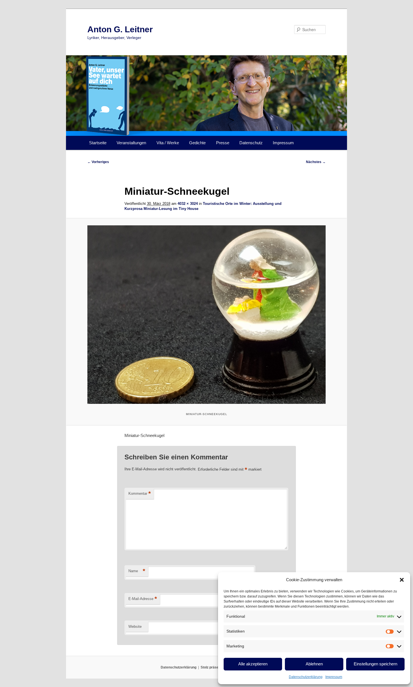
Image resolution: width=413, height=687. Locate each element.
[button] (402, 580)
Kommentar (139, 493)
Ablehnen (314, 663)
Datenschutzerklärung (306, 677)
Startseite (97, 142)
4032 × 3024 (188, 203)
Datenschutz (251, 142)
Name (136, 570)
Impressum (333, 677)
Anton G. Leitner (120, 29)
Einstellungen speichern (375, 663)
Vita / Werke (167, 142)
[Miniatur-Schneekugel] (206, 314)
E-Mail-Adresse (142, 598)
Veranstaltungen (131, 142)
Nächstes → (316, 162)
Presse (222, 142)
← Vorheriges (98, 162)
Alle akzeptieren (252, 663)
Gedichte (197, 142)
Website (135, 626)
